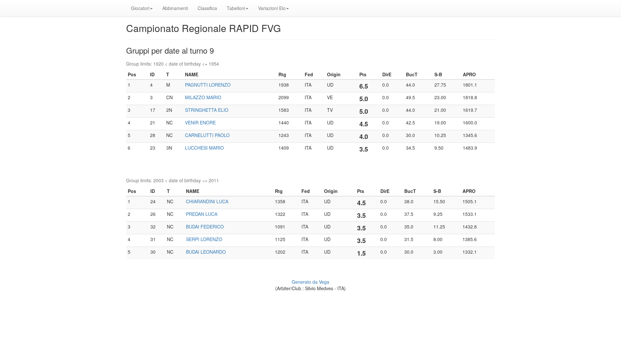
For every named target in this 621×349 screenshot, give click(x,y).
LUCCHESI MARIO (204, 147)
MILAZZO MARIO (203, 97)
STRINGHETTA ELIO (206, 110)
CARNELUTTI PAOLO (207, 135)
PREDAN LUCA (201, 214)
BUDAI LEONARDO (206, 252)
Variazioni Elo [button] (272, 8)
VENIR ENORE (200, 122)
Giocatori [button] (140, 8)
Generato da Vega (310, 282)
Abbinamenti (175, 8)
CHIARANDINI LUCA (207, 201)
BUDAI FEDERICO (205, 226)
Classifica (207, 8)
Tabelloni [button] (236, 8)
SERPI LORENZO (204, 239)
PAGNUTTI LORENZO (208, 84)
